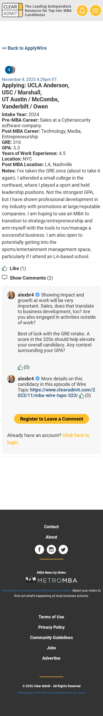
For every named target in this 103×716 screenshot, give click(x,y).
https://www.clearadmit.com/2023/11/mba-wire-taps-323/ (56, 392)
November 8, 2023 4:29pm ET (29, 79)
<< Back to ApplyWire (24, 48)
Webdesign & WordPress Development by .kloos (52, 693)
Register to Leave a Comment (51, 419)
